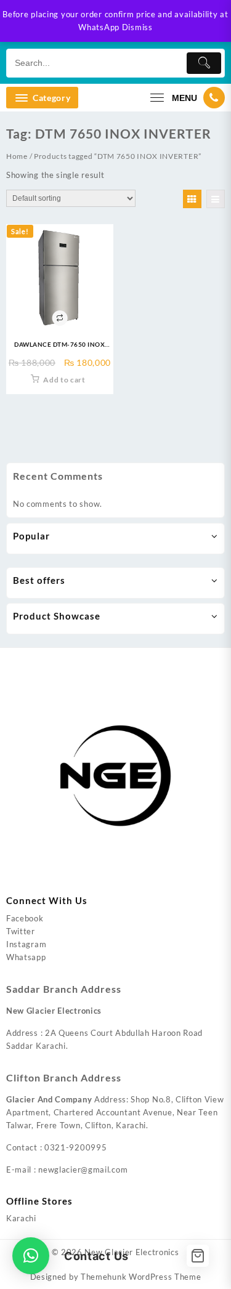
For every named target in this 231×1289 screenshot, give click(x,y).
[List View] (215, 199)
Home (17, 156)
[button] (30, 1255)
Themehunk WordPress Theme (141, 1277)
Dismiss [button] (137, 27)
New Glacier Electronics (131, 1252)
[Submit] (204, 63)
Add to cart (64, 379)
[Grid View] (192, 199)
